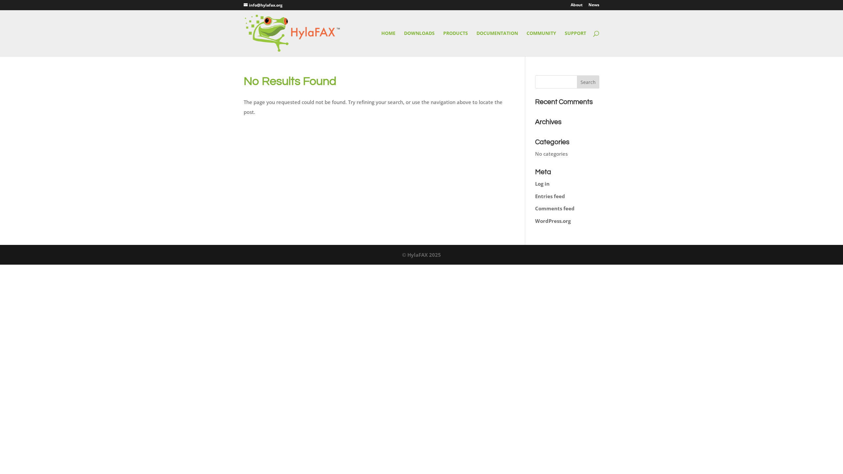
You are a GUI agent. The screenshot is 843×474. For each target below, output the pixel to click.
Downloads (419, 33)
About (577, 5)
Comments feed (555, 208)
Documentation (497, 33)
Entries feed (550, 196)
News (593, 5)
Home (388, 33)
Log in (542, 183)
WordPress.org (553, 221)
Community (541, 33)
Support (575, 33)
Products (455, 33)
